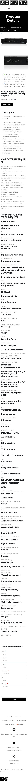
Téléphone (5, 671)
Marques (18, 717)
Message (4, 684)
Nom (3, 651)
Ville (3, 664)
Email (3, 677)
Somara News (9, 724)
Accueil (9, 717)
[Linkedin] (2, 779)
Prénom (4, 658)
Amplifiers (13, 99)
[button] (1, 33)
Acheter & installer (8, 720)
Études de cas (21, 720)
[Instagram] (6, 779)
